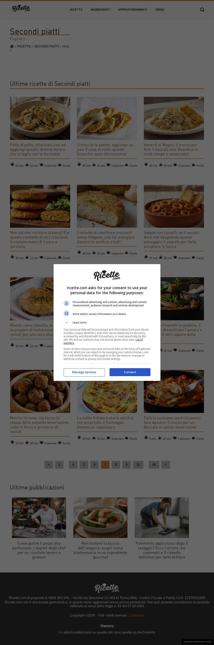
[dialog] (107, 322)
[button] (107, 323)
